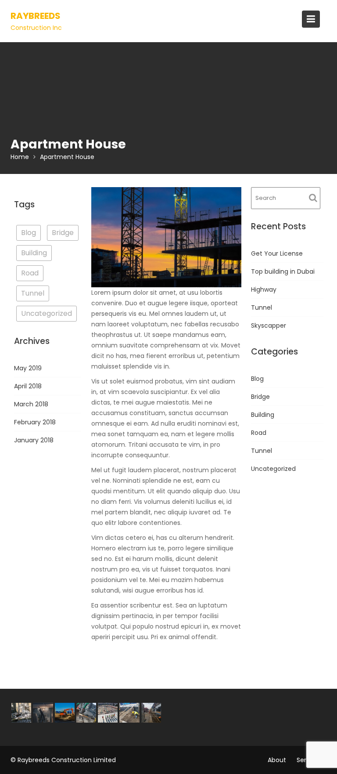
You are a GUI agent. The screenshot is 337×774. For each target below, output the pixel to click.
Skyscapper (268, 325)
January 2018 (34, 440)
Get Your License (277, 253)
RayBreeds (36, 16)
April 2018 (28, 386)
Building (34, 253)
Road (30, 273)
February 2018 (35, 422)
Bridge (63, 233)
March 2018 (31, 404)
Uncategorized (46, 313)
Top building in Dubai (283, 271)
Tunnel (32, 293)
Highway (263, 289)
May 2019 (28, 368)
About (277, 760)
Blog (28, 233)
